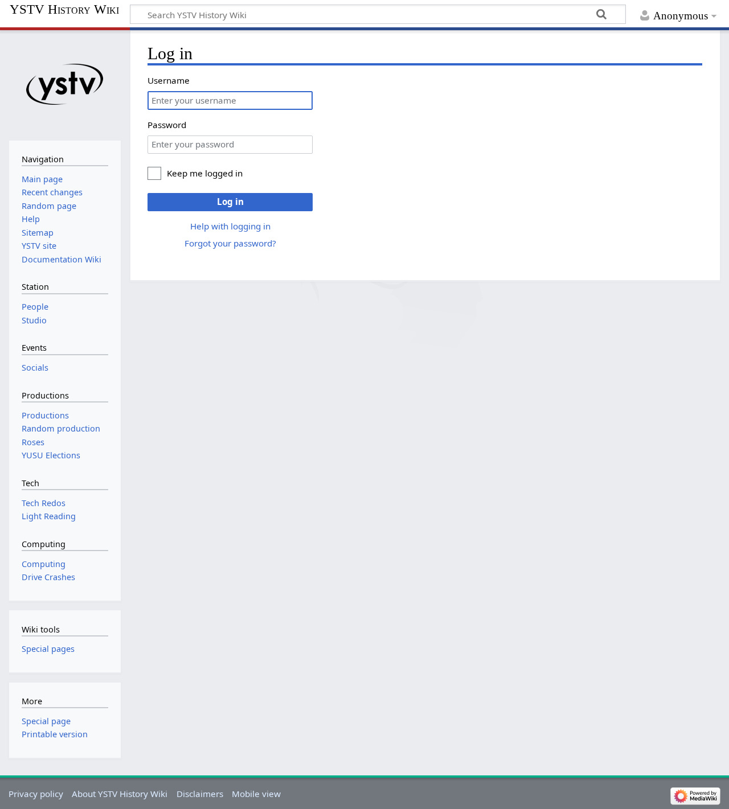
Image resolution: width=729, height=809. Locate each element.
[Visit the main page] (64, 84)
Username (169, 80)
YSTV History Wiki (64, 10)
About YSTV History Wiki (119, 793)
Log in (230, 201)
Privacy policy (36, 793)
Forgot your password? (230, 243)
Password (167, 124)
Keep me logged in (205, 173)
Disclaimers (200, 793)
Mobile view (256, 793)
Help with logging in (230, 226)
